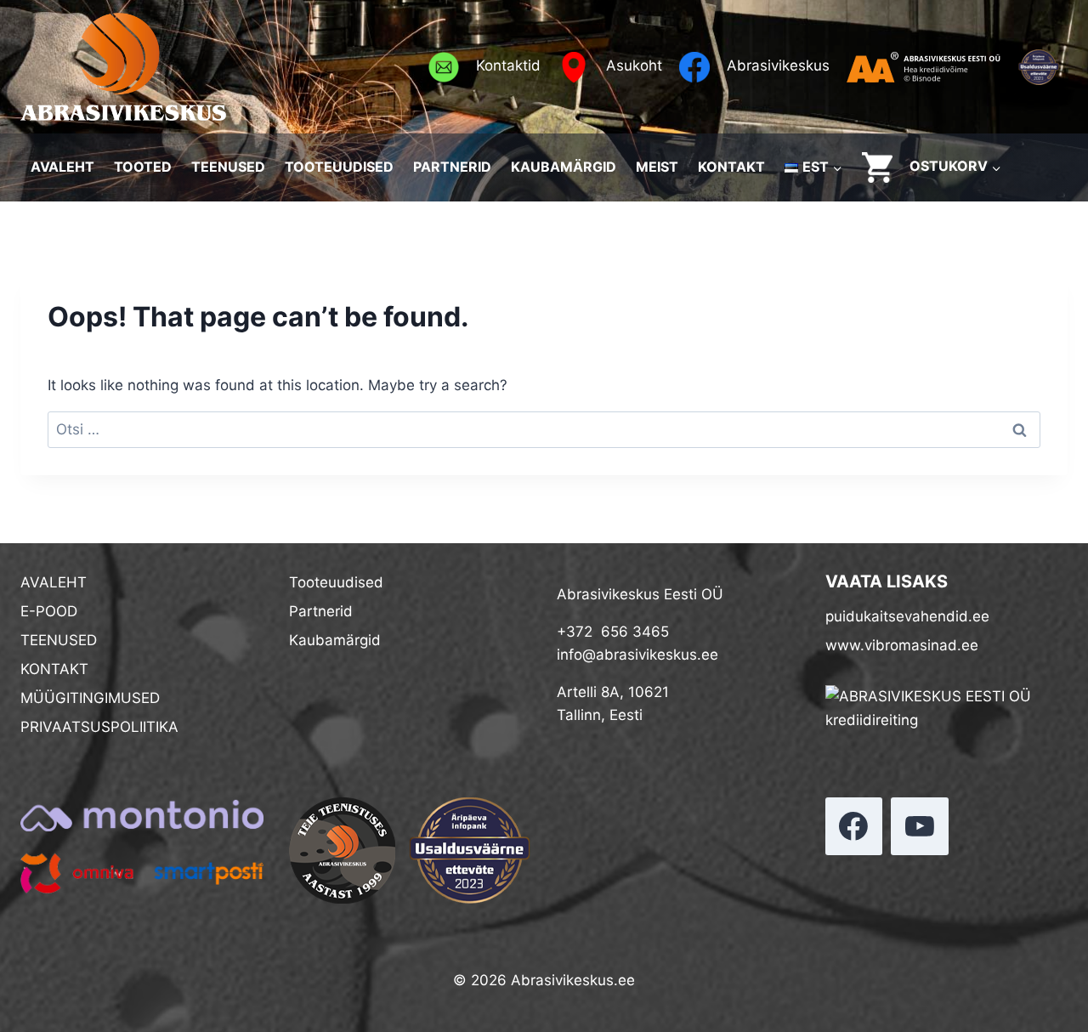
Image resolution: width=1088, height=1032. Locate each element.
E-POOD (48, 611)
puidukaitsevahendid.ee (907, 616)
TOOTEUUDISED (339, 166)
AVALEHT (62, 166)
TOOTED (143, 166)
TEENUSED (228, 166)
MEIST (657, 166)
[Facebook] (854, 826)
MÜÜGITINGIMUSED (90, 697)
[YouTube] (920, 826)
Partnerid (321, 611)
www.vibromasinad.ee (901, 645)
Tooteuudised (336, 582)
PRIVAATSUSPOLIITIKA (99, 726)
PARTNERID (452, 166)
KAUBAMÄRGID (563, 166)
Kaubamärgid (335, 640)
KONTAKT (731, 166)
